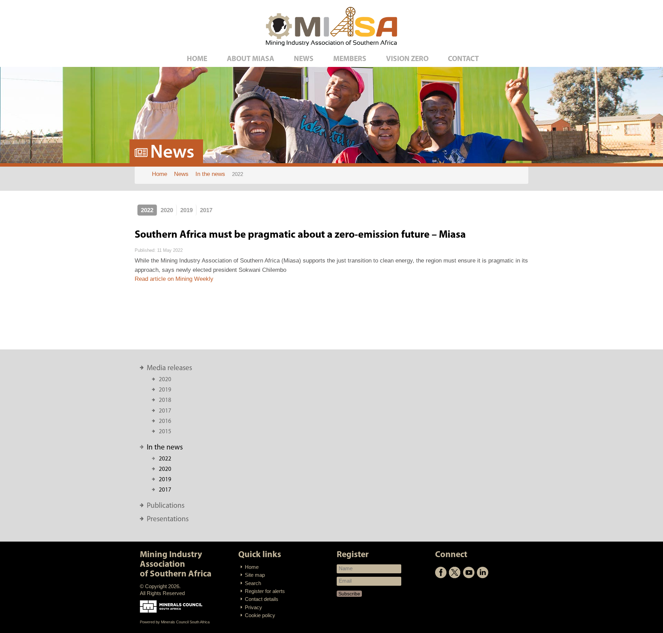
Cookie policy (260, 615)
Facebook (440, 572)
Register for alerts (265, 591)
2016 (165, 421)
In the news (165, 447)
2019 (186, 210)
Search (253, 583)
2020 (167, 210)
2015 (165, 432)
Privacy (253, 607)
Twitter (454, 572)
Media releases (169, 368)
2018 (165, 400)
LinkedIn (482, 572)
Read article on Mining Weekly (174, 279)
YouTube (468, 572)
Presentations (168, 519)
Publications (165, 506)
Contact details (261, 599)
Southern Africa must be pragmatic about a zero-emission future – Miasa (300, 235)
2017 (206, 210)
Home (252, 567)
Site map (255, 575)
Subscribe (349, 593)
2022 (147, 210)
